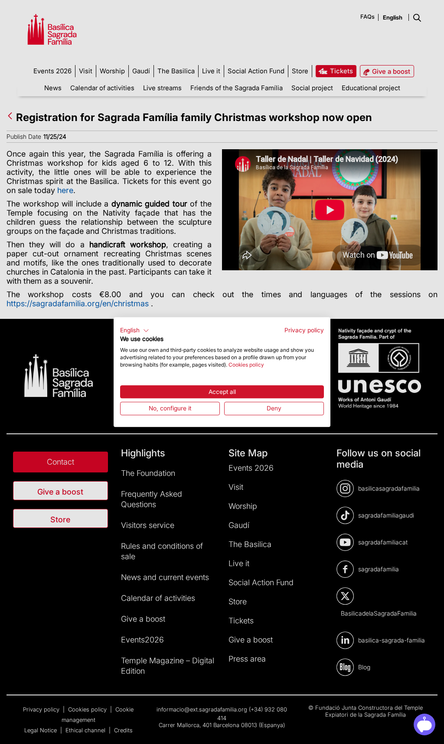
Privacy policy (304, 330)
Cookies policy (246, 364)
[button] (134, 330)
